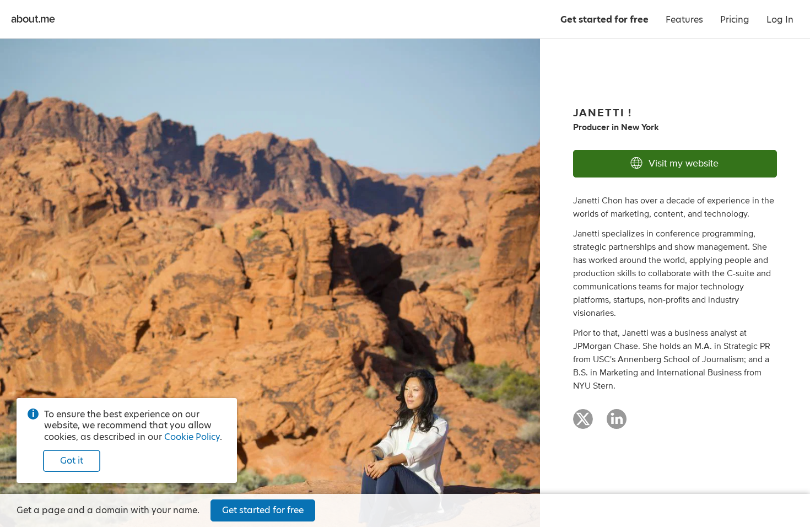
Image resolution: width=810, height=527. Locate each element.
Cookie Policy (192, 437)
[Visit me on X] (583, 424)
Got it (71, 460)
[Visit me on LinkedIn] (617, 424)
